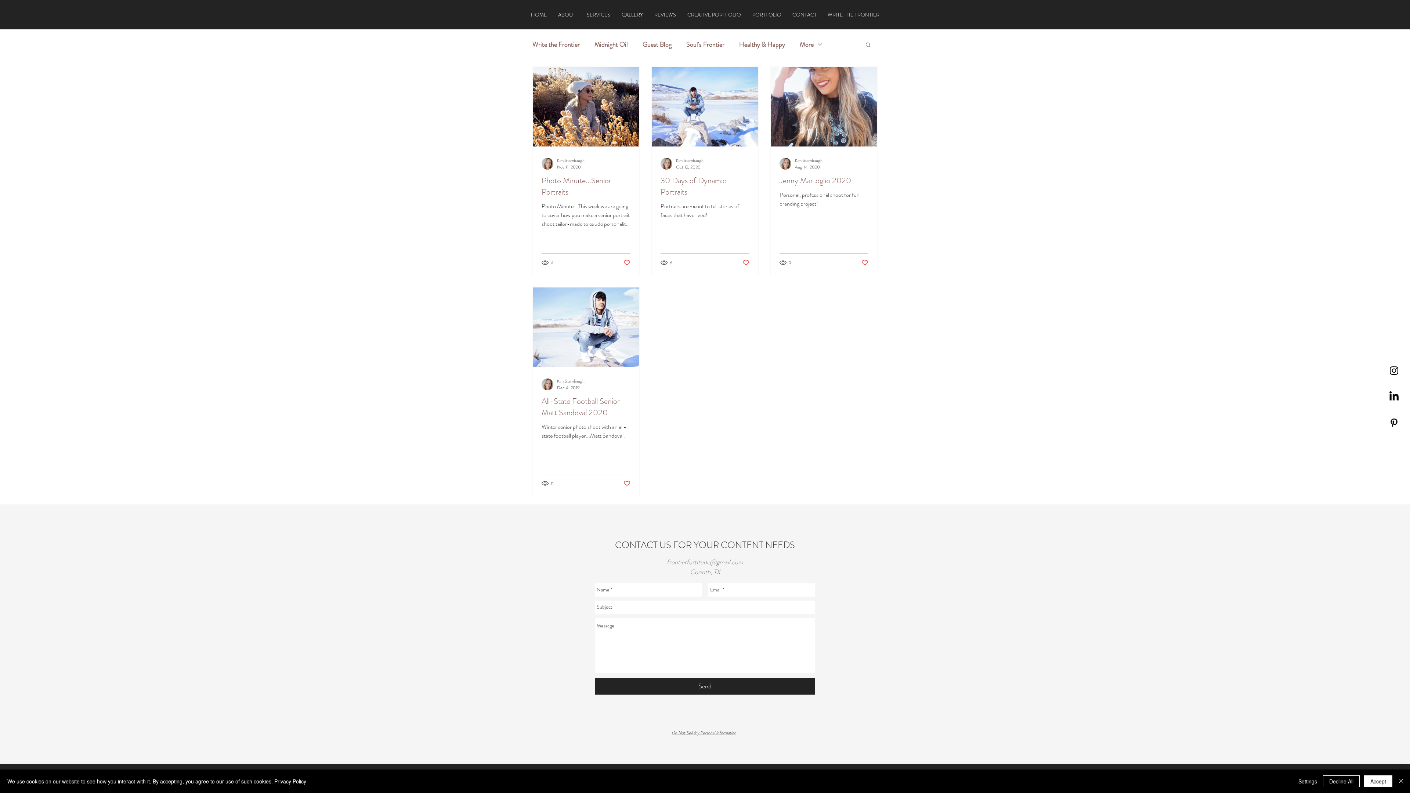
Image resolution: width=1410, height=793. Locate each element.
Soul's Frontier (705, 44)
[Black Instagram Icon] (1394, 370)
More (807, 44)
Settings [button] (1307, 781)
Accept (1378, 781)
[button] (868, 45)
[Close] (1401, 781)
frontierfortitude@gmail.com (705, 562)
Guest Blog (657, 44)
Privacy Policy (290, 781)
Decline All (1341, 781)
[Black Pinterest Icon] (1394, 422)
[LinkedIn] (1394, 396)
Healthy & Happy (762, 44)
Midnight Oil (611, 44)
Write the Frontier (556, 44)
